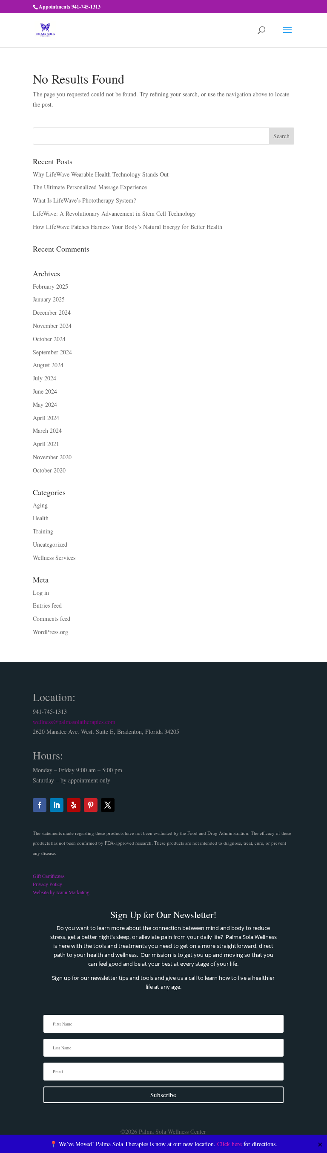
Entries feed (47, 605)
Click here (229, 1144)
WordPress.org (50, 632)
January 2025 (49, 299)
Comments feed (51, 618)
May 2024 (45, 404)
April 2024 (46, 418)
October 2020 (49, 470)
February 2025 (50, 286)
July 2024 (44, 378)
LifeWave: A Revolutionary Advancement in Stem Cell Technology (114, 213)
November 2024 (52, 326)
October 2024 (49, 339)
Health (41, 518)
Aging (40, 505)
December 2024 (52, 312)
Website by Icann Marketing (61, 892)
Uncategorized (50, 544)
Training (43, 531)
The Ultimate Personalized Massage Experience (90, 187)
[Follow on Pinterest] (91, 805)
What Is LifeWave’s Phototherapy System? (84, 200)
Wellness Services (54, 557)
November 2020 (52, 457)
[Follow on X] (108, 805)
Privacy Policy (47, 884)
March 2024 (47, 430)
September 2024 (52, 352)
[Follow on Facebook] (39, 805)
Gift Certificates (49, 875)
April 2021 (46, 444)
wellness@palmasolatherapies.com (74, 722)
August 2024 (48, 365)
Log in (41, 592)
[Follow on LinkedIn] (56, 805)
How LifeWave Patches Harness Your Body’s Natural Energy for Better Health (127, 227)
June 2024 (45, 391)
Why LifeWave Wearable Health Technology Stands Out (101, 174)
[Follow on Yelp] (73, 805)
